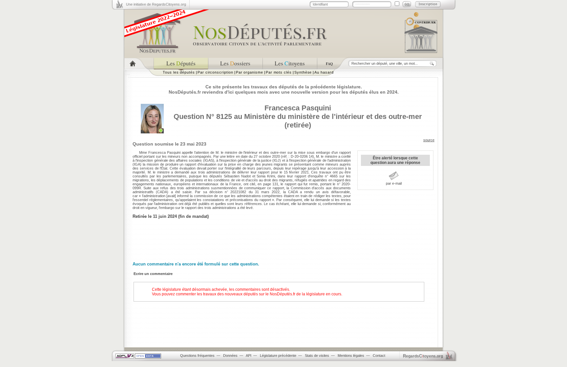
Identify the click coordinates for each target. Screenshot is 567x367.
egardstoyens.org (423, 356)
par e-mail (394, 183)
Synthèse (303, 72)
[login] (406, 4)
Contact (379, 355)
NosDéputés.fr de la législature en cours (305, 294)
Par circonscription (215, 72)
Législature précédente (278, 355)
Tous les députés (179, 72)
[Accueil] (139, 63)
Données (230, 355)
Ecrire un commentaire (153, 274)
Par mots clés (279, 72)
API (248, 355)
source (428, 140)
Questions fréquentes (197, 355)
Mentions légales (351, 355)
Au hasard (323, 72)
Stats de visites (317, 355)
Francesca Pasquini (297, 108)
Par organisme (249, 72)
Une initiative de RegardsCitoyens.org (156, 4)
